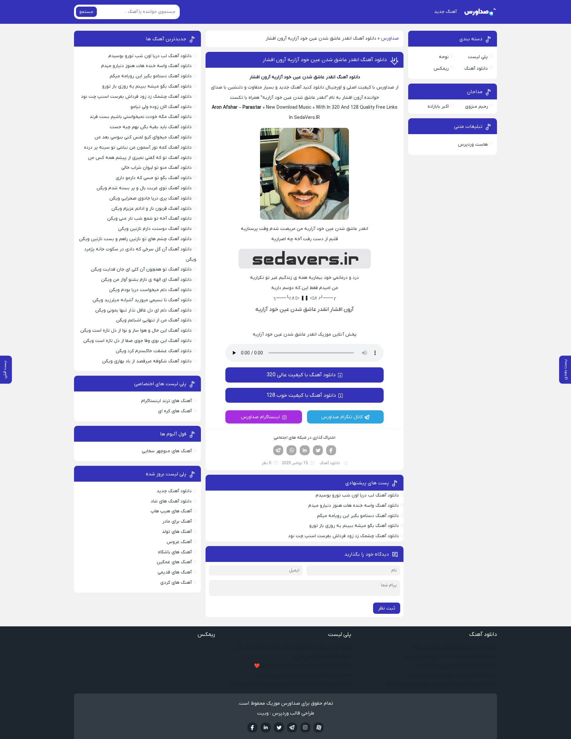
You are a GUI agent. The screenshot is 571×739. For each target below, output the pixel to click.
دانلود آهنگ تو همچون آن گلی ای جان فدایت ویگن (141, 269)
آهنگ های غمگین (174, 562)
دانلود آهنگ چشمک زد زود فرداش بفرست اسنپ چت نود (343, 536)
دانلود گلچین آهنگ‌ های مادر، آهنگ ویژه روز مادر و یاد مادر (293, 648)
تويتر (279, 727)
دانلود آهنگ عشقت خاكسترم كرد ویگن (154, 351)
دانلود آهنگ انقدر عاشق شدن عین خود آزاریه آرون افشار (325, 59)
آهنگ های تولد (177, 532)
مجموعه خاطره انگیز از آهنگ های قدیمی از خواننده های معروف (289, 685)
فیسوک (331, 450)
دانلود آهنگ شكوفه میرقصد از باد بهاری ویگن (147, 361)
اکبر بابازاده (438, 106)
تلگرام (278, 450)
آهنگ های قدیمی (175, 572)
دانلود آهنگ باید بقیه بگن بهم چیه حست (151, 127)
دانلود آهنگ (330, 463)
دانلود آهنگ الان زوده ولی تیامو (161, 107)
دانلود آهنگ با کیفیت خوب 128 (301, 395)
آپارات (319, 727)
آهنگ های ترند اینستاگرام (166, 401)
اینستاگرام (305, 727)
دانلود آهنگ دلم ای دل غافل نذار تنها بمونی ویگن (143, 310)
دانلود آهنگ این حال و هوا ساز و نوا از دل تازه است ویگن (136, 330)
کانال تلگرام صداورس (342, 417)
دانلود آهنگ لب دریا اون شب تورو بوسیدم (357, 495)
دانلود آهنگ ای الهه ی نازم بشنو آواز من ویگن (146, 280)
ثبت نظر (386, 608)
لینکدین (305, 450)
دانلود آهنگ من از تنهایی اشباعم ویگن (154, 320)
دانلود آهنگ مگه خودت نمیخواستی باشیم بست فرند (141, 117)
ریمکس (441, 68)
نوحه (444, 57)
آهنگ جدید (445, 12)
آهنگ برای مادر (177, 521)
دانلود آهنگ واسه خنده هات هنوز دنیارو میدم (353, 505)
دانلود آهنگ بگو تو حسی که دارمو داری (154, 178)
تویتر (318, 450)
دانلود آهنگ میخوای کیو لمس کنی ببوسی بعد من (143, 137)
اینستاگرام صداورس (260, 417)
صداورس (390, 38)
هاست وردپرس (473, 144)
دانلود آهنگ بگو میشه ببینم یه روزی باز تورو (354, 526)
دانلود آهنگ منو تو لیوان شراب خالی (156, 168)
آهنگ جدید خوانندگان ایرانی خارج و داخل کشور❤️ (302, 666)
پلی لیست (478, 57)
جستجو (86, 12)
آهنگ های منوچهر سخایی (167, 451)
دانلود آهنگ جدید (174, 491)
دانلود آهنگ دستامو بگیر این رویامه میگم (358, 516)
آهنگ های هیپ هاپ (171, 511)
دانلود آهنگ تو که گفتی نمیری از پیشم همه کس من (140, 158)
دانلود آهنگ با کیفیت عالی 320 (301, 375)
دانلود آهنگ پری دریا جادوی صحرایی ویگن (150, 198)
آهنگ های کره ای (175, 411)
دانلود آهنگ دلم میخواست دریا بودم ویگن (150, 290)
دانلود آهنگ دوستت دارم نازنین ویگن (155, 229)
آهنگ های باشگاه (175, 552)
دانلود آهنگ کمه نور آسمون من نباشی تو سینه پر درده (138, 147)
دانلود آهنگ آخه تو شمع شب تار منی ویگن (149, 218)
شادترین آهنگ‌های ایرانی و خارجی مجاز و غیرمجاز (304, 675)
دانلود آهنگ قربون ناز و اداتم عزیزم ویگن (151, 208)
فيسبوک (252, 727)
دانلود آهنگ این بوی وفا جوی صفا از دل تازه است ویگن (137, 341)
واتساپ (291, 450)
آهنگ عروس (179, 542)
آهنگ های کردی (176, 582)
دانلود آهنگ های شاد (171, 501)
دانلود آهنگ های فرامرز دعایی (322, 657)
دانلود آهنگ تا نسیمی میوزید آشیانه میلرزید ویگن (142, 300)
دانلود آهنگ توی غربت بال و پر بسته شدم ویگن (144, 188)
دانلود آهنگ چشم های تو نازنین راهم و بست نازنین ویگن (135, 239)
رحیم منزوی (476, 106)
